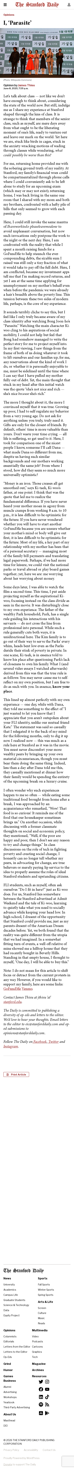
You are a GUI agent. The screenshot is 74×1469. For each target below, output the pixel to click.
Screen (42, 1307)
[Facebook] (41, 1389)
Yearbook (8, 1402)
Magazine (39, 1363)
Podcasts (37, 1341)
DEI (5, 1425)
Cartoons (37, 1346)
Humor (8, 1370)
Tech (35, 1356)
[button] (16, 1074)
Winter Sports (46, 1289)
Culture (42, 1312)
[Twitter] (41, 1381)
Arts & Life (45, 1302)
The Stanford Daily (23, 1271)
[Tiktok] (47, 1397)
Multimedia (39, 1330)
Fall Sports (44, 1284)
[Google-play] (47, 1413)
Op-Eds (7, 1356)
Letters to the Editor (15, 1351)
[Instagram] (47, 1381)
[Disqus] (37, 1124)
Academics (9, 1289)
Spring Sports (45, 1294)
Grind (7, 1363)
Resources (39, 1376)
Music (41, 1318)
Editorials (8, 1341)
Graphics (37, 1351)
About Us (9, 1414)
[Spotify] (41, 1404)
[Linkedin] (41, 1397)
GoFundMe (12, 989)
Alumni (7, 1386)
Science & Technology (16, 1305)
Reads (41, 1323)
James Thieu (26, 85)
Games (8, 1376)
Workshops (10, 1397)
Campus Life (10, 1294)
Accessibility (31, 1449)
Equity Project (11, 1315)
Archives (38, 1370)
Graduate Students (14, 1300)
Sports (42, 1278)
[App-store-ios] (41, 1413)
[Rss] (47, 1404)
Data (6, 1310)
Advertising (10, 1392)
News (7, 1278)
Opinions (8, 14)
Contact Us (49, 1449)
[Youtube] (47, 1389)
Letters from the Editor (16, 1346)
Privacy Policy (11, 1449)
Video (35, 1336)
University (9, 1284)
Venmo (27, 989)
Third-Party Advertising (16, 1407)
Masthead (9, 1420)
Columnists (10, 1336)
